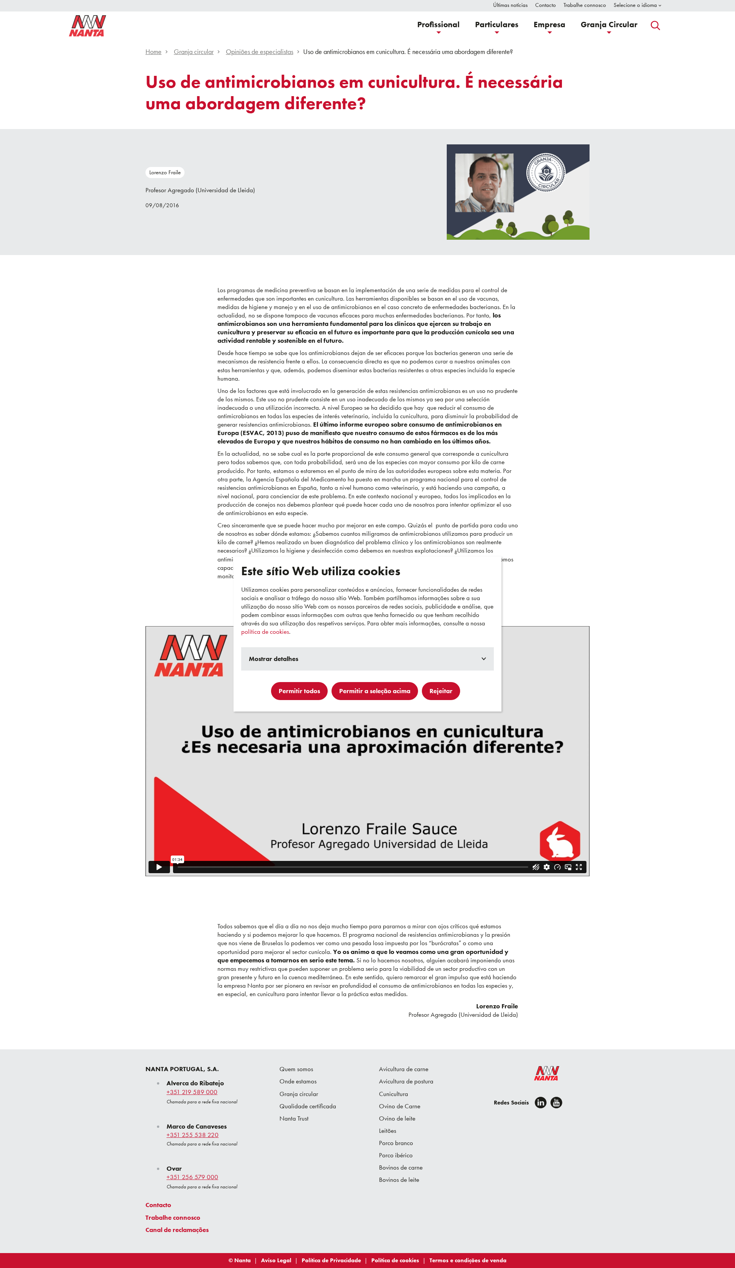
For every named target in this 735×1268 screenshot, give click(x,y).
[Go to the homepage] (542, 1075)
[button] (438, 25)
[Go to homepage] (87, 25)
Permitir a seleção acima (374, 691)
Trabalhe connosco (172, 1217)
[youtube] (556, 1102)
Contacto (158, 1205)
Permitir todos (299, 691)
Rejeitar (441, 691)
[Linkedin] (541, 1102)
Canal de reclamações (177, 1229)
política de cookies (265, 631)
